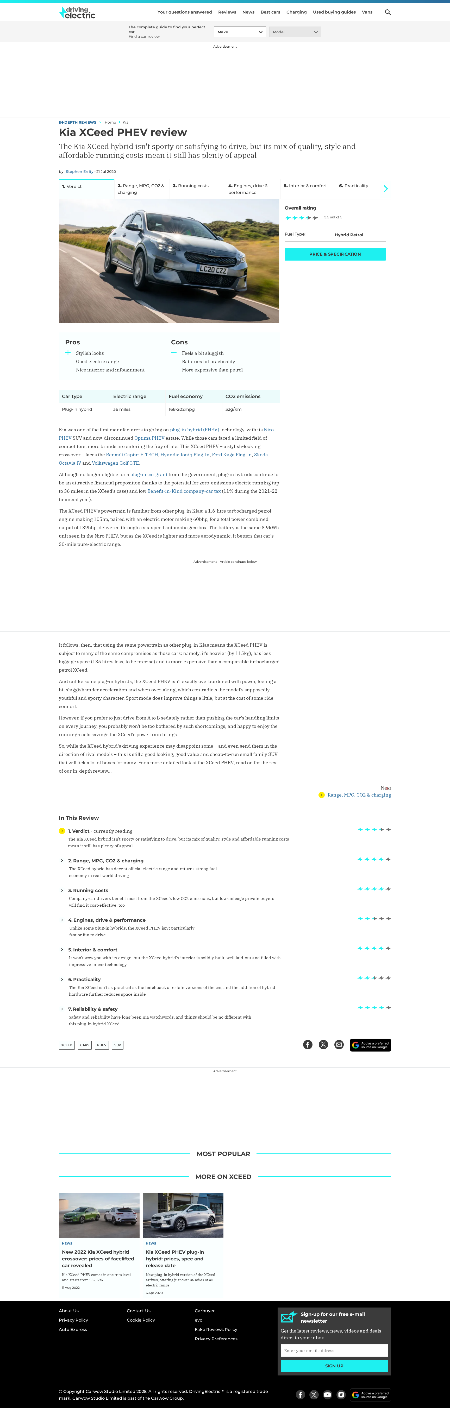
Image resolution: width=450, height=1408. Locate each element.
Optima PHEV (149, 438)
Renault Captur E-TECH (132, 455)
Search (388, 12)
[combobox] (216, 32)
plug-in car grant (148, 474)
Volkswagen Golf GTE (115, 463)
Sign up (334, 1365)
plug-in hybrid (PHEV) (194, 430)
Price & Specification (335, 254)
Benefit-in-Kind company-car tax (184, 491)
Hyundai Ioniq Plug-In (185, 455)
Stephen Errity (79, 171)
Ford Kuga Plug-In (232, 455)
